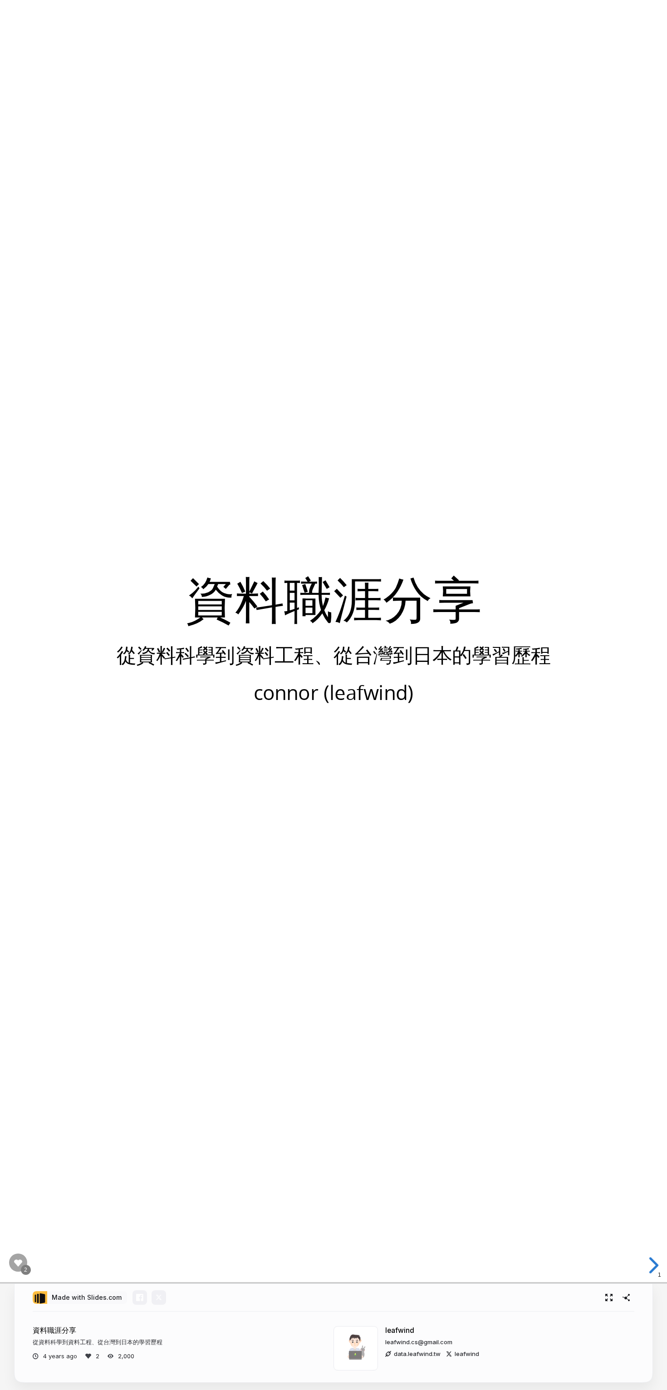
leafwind (399, 1330)
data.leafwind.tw (417, 1353)
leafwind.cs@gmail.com (418, 1342)
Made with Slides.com (87, 1297)
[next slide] (653, 1265)
